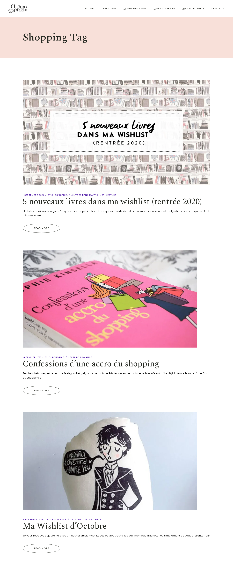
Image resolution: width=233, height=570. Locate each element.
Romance (86, 357)
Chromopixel (59, 195)
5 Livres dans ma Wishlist (88, 195)
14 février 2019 (32, 357)
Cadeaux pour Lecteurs (86, 519)
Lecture (111, 195)
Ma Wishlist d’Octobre (65, 526)
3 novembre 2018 (33, 519)
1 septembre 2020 (34, 195)
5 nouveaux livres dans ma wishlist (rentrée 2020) (112, 201)
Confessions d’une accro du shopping (91, 364)
